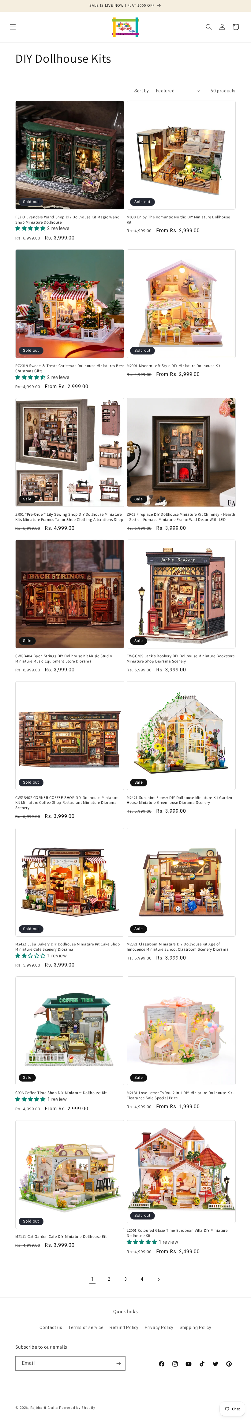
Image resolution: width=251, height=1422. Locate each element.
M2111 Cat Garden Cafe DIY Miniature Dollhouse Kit (61, 1236)
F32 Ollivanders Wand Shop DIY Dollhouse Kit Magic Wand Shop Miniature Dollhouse (67, 220)
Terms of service (86, 1327)
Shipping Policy (196, 1327)
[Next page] (158, 1279)
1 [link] (92, 1279)
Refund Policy (124, 1327)
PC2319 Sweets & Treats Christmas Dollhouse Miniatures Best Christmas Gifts (69, 368)
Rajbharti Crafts (44, 1408)
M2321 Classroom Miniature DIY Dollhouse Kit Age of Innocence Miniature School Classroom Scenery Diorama (178, 947)
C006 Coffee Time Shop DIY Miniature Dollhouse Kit (61, 1092)
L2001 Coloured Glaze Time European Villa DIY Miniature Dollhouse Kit (177, 1233)
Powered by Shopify (77, 1408)
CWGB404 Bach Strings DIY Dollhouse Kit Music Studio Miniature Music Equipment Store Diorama (63, 659)
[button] (13, 27)
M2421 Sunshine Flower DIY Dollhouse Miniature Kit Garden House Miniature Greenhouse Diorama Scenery (179, 800)
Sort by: (142, 90)
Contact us (50, 1327)
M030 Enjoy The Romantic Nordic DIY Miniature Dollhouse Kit (178, 220)
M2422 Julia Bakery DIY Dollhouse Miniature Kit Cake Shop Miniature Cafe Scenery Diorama (67, 947)
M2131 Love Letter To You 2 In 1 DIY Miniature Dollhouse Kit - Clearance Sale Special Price (181, 1095)
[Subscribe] (118, 1363)
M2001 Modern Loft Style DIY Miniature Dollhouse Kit (173, 365)
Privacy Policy (159, 1327)
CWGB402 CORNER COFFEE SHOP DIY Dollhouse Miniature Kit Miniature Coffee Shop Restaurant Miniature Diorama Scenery (66, 803)
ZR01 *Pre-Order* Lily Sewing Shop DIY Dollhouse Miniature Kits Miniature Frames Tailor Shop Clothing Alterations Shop (69, 517)
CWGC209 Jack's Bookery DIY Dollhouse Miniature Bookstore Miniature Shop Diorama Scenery (181, 659)
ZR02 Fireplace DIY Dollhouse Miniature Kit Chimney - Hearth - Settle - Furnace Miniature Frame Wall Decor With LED (181, 517)
